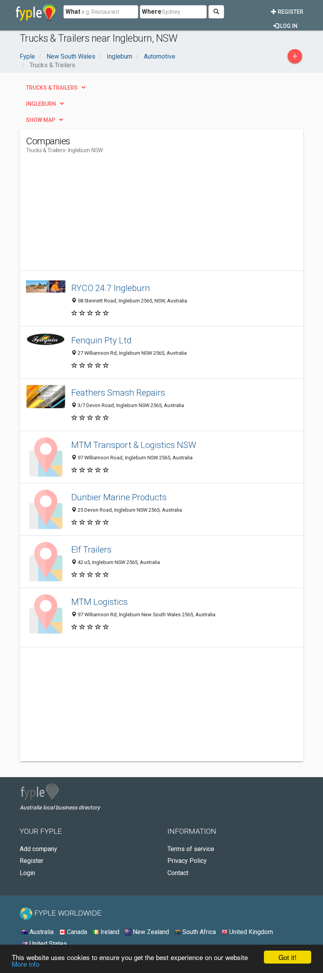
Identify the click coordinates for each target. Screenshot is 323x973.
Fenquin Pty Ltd (101, 340)
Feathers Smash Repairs (118, 392)
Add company (38, 849)
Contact (177, 873)
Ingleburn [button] (41, 104)
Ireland (109, 932)
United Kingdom (250, 932)
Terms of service (190, 849)
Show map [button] (40, 120)
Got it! (287, 957)
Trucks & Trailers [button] (52, 88)
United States (47, 943)
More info (25, 964)
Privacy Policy (187, 860)
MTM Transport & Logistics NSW (133, 445)
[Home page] (36, 12)
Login (27, 873)
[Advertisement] (92, 215)
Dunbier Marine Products (119, 497)
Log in (288, 26)
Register (290, 12)
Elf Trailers (91, 549)
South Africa (198, 932)
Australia (41, 932)
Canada (76, 932)
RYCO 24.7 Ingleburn (110, 288)
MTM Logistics (99, 602)
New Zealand (150, 932)
